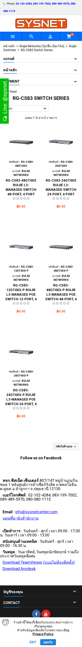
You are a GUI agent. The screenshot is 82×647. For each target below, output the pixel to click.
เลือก (26, 108)
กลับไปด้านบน (66, 446)
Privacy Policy (43, 634)
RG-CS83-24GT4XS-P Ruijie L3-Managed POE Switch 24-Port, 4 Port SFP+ (21, 399)
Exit (33, 642)
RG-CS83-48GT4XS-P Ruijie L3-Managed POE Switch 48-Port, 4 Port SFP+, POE (61, 294)
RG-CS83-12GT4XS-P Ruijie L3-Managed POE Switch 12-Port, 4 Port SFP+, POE (21, 294)
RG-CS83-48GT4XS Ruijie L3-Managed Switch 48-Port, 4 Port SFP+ (21, 190)
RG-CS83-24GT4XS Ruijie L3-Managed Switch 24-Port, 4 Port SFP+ (61, 190)
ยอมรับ (48, 642)
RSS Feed (10, 91)
